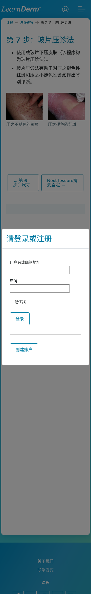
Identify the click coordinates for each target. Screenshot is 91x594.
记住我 (19, 302)
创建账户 (24, 349)
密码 (13, 281)
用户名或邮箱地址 (25, 262)
